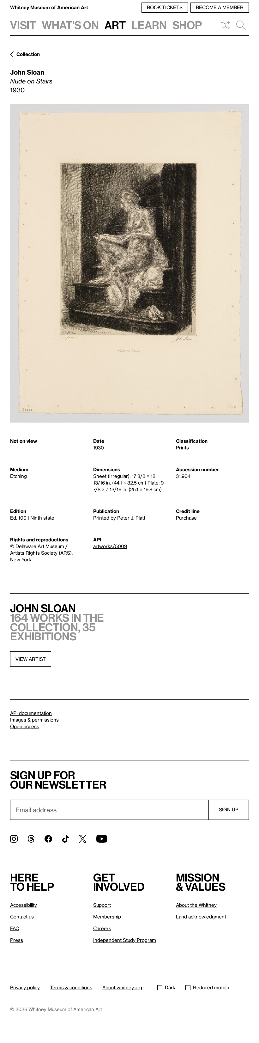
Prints (182, 447)
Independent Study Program (124, 940)
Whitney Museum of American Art (49, 7)
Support (102, 905)
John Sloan (27, 72)
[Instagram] (14, 839)
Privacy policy (25, 987)
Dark (170, 987)
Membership (107, 916)
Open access (24, 726)
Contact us (22, 916)
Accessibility (23, 905)
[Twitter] (82, 839)
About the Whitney (196, 905)
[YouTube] (101, 839)
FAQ (14, 928)
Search (241, 25)
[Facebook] (48, 839)
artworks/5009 (110, 546)
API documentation (31, 713)
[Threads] (31, 839)
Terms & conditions (71, 987)
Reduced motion (211, 987)
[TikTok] (65, 839)
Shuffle (225, 25)
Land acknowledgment (201, 916)
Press (16, 940)
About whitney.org (122, 987)
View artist (30, 659)
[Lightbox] (129, 263)
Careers (102, 928)
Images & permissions (34, 720)
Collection (28, 54)
